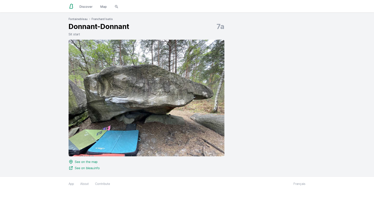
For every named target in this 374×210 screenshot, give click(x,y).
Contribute (102, 184)
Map (103, 7)
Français (299, 184)
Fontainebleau (78, 19)
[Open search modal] (116, 6)
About (84, 184)
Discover (86, 7)
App (71, 184)
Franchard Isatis (102, 19)
